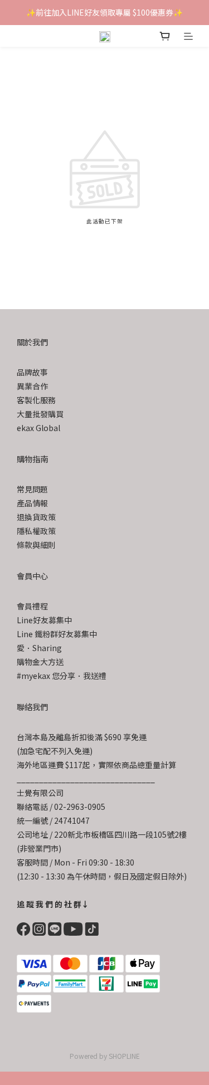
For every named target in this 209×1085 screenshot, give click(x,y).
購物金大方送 (40, 661)
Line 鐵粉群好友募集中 (57, 633)
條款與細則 (36, 544)
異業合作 (32, 386)
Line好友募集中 (44, 619)
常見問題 (32, 489)
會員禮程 (32, 606)
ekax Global (38, 427)
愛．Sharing (39, 647)
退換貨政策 (36, 516)
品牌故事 (32, 372)
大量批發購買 (40, 413)
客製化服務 (36, 399)
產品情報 (32, 503)
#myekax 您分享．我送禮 (61, 675)
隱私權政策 (36, 530)
